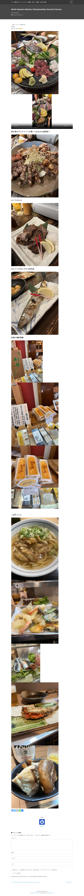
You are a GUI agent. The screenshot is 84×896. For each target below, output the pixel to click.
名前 (12, 852)
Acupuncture (15, 14)
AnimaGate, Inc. (50, 892)
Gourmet (21, 14)
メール (13, 858)
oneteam (42, 826)
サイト (12, 864)
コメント (13, 838)
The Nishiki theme (34, 892)
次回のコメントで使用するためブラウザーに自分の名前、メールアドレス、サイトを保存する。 (35, 870)
